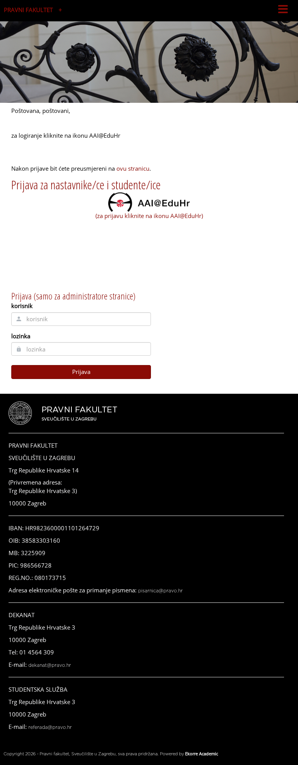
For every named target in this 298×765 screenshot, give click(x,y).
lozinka (20, 336)
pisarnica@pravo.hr (160, 590)
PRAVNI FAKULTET (28, 10)
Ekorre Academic (201, 753)
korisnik (22, 306)
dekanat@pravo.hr (49, 665)
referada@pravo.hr (50, 727)
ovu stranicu (132, 168)
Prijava (81, 372)
